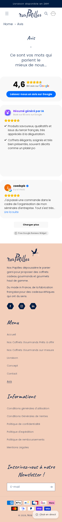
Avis (20, 24)
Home (8, 24)
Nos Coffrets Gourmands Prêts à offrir (30, 342)
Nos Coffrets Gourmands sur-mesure (30, 350)
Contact (12, 373)
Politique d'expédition (20, 432)
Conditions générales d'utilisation (28, 408)
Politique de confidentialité (23, 424)
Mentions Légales (18, 447)
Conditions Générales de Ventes (27, 416)
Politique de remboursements (25, 439)
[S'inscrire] (51, 487)
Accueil (11, 334)
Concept (12, 365)
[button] (7, 13)
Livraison (12, 358)
